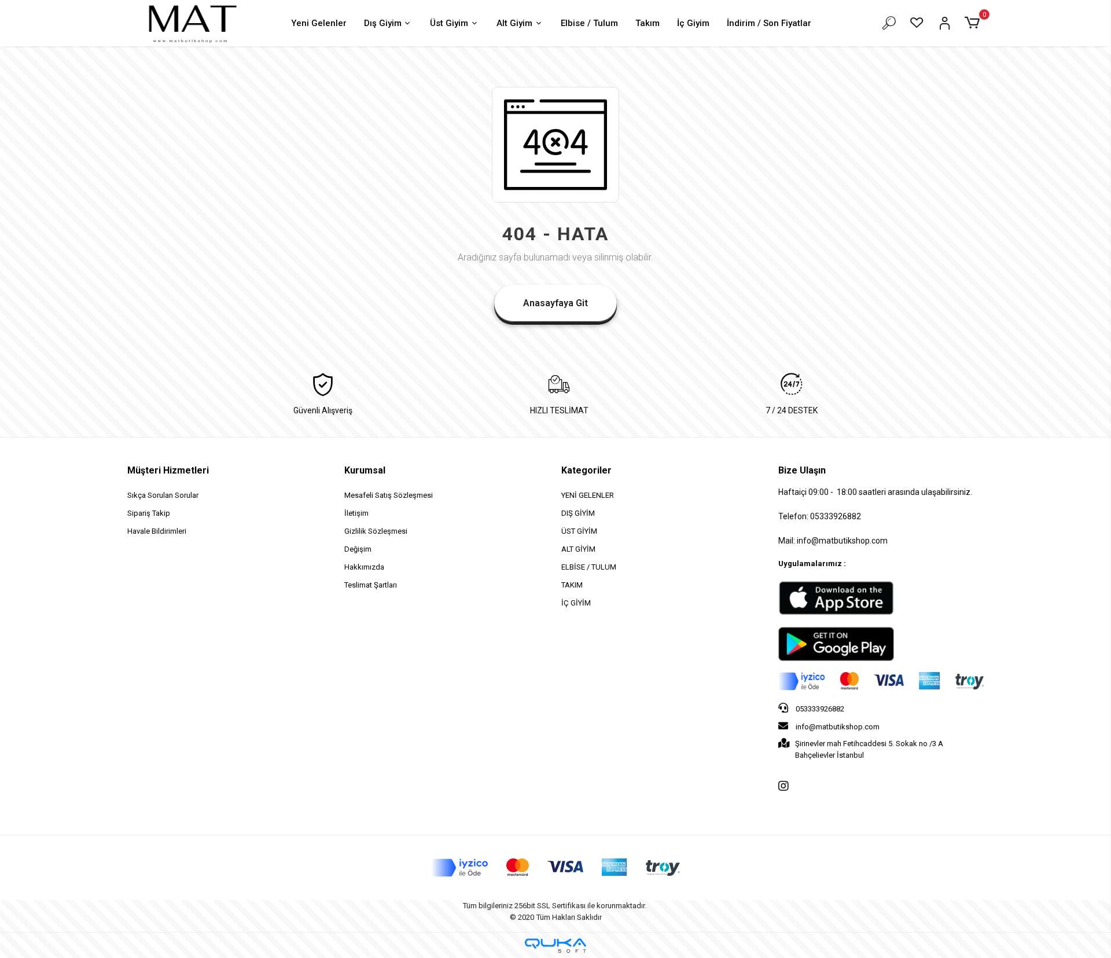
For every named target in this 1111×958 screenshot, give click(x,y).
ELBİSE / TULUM (588, 567)
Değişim (357, 549)
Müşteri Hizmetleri (168, 470)
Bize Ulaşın (802, 470)
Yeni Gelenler (319, 23)
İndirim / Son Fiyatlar (769, 23)
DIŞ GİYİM (578, 513)
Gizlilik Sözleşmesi (375, 531)
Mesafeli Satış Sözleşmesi (388, 495)
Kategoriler (586, 470)
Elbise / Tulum (589, 23)
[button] (974, 23)
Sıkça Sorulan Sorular (162, 495)
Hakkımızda (364, 567)
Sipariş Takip (148, 513)
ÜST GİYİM (579, 531)
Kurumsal (364, 470)
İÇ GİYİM (576, 603)
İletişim (356, 513)
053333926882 (819, 708)
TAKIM (572, 585)
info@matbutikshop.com (837, 726)
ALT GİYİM (578, 549)
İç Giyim (693, 23)
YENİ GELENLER (587, 495)
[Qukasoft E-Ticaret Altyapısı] (555, 945)
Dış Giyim (383, 23)
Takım (647, 23)
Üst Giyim (449, 23)
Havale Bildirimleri (156, 531)
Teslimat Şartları (370, 585)
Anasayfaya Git (555, 303)
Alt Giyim (514, 23)
